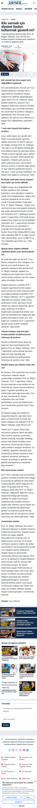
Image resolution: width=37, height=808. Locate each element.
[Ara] (34, 3)
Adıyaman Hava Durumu (25, 758)
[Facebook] (9, 750)
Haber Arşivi (26, 778)
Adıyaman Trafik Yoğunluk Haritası (25, 765)
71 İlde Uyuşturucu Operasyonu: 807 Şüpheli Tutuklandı (9, 658)
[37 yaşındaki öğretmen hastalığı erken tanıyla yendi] (27, 668)
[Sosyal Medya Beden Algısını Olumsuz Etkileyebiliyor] (27, 686)
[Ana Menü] (2, 3)
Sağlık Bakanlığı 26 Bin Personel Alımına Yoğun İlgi (9, 691)
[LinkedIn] (20, 750)
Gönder (6, 725)
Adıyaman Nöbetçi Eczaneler (8, 758)
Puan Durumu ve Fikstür (7, 773)
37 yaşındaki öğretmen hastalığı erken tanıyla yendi (26, 676)
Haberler (4, 19)
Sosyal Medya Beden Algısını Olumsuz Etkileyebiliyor (25, 693)
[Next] (27, 750)
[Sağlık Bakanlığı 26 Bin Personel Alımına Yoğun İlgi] (10, 685)
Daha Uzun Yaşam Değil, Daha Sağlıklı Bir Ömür (27, 657)
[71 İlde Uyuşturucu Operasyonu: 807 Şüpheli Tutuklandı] (10, 651)
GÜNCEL (19, 9)
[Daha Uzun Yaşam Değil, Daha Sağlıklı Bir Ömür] (27, 651)
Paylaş (6, 74)
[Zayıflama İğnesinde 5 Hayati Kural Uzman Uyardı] (10, 668)
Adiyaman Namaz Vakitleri (8, 765)
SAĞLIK (13, 19)
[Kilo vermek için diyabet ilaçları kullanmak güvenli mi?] (18, 61)
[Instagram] (16, 750)
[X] (13, 750)
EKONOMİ (28, 9)
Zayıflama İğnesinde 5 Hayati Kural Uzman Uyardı (9, 676)
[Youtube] (24, 750)
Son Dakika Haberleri (10, 778)
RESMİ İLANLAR (7, 9)
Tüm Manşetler (27, 771)
